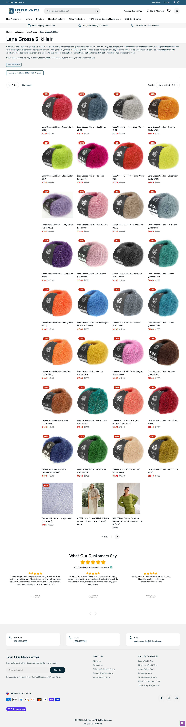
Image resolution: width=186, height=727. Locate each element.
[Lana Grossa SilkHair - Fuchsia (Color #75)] (93, 156)
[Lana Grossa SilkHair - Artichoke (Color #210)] (93, 449)
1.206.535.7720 (80, 641)
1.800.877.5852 (20, 641)
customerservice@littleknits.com (148, 641)
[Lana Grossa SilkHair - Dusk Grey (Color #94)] (164, 205)
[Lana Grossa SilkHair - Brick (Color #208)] (164, 400)
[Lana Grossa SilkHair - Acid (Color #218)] (164, 449)
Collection (19, 32)
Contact (167, 2)
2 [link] (117, 537)
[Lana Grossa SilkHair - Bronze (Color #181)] (57, 400)
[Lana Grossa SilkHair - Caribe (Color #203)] (164, 303)
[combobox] (72, 11)
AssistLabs (98, 723)
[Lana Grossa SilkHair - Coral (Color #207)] (57, 303)
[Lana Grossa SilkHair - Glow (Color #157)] (57, 156)
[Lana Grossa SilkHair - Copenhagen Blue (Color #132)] (93, 303)
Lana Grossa (32, 32)
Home (9, 32)
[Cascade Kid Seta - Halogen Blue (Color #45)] (57, 498)
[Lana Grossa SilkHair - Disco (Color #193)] (57, 254)
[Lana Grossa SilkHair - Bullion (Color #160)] (93, 351)
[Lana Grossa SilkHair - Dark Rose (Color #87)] (93, 254)
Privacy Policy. (55, 677)
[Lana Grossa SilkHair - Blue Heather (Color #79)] (57, 449)
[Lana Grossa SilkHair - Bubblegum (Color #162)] (128, 351)
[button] (91, 613)
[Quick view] (70, 97)
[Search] (96, 11)
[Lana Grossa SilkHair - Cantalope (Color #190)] (57, 351)
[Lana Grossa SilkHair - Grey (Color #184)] (128, 107)
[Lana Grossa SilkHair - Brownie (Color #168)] (164, 351)
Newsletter (156, 2)
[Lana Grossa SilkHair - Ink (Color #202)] (93, 107)
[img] (93, 562)
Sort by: (151, 85)
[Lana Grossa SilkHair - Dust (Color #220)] (128, 205)
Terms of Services (39, 677)
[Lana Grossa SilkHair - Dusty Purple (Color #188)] (57, 205)
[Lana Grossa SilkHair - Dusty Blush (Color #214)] (93, 205)
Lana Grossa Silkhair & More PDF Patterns (25, 73)
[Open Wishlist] (182, 723)
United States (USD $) (19, 693)
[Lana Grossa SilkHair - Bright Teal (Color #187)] (93, 400)
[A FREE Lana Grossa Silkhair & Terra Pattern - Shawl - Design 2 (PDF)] (93, 498)
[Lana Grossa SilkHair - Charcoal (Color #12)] (128, 303)
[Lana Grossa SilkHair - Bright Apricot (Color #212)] (128, 400)
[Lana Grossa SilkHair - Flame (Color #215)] (128, 156)
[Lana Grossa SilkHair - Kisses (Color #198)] (57, 107)
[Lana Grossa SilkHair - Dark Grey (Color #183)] (128, 254)
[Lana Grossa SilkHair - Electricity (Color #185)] (164, 156)
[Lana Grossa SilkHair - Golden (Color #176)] (164, 107)
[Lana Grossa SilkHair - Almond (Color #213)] (128, 449)
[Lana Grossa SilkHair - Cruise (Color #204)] (164, 254)
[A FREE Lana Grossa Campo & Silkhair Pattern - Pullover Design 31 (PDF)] (128, 498)
